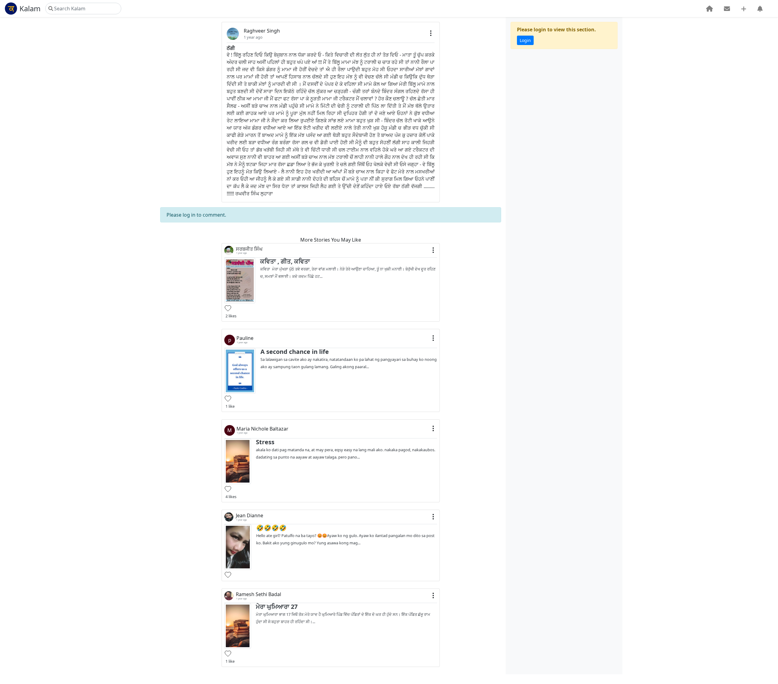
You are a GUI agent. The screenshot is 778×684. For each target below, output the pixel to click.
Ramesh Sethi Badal (258, 594)
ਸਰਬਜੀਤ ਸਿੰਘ (249, 249)
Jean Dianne (249, 515)
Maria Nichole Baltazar (262, 429)
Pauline (244, 338)
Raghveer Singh (262, 30)
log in (189, 214)
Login (525, 40)
